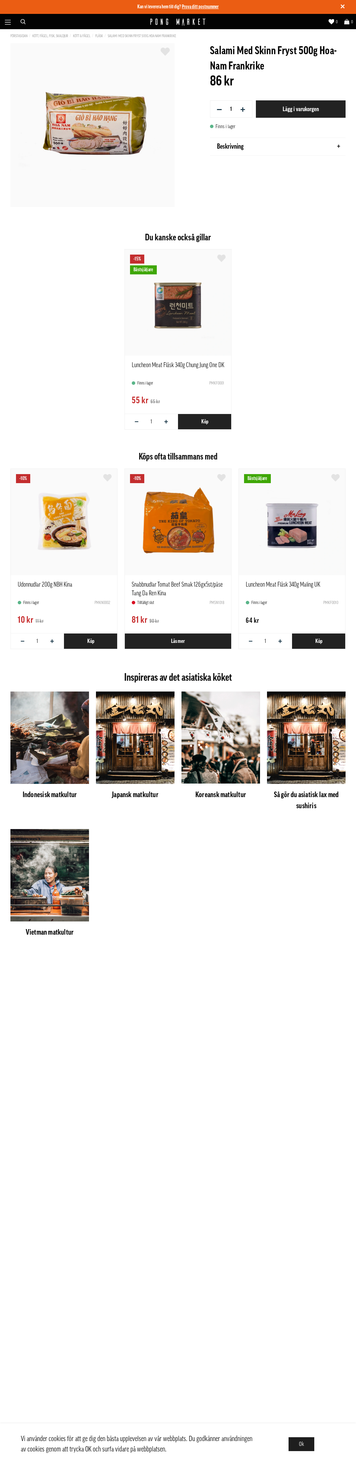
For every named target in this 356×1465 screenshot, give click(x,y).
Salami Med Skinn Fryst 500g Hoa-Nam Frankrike (142, 36)
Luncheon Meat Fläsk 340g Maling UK (283, 584)
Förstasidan (18, 36)
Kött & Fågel (81, 36)
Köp (204, 421)
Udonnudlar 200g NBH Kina (45, 584)
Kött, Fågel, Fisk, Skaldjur (50, 36)
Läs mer (178, 641)
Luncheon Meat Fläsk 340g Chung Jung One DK (178, 365)
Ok (301, 1444)
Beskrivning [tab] (230, 146)
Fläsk (99, 36)
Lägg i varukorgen (301, 109)
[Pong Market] (178, 21)
